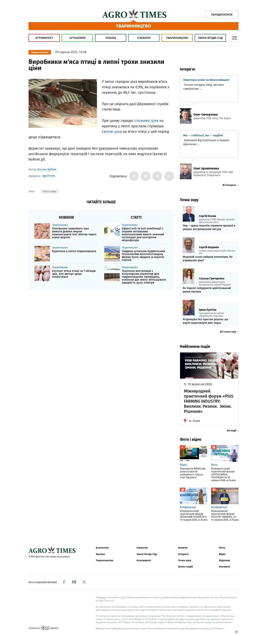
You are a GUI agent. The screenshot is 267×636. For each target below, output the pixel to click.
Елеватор (144, 38)
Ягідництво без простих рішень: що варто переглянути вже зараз (205, 321)
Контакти (224, 566)
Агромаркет (44, 38)
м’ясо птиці (49, 191)
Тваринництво (177, 38)
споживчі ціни (146, 121)
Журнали (224, 560)
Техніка (110, 38)
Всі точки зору (228, 332)
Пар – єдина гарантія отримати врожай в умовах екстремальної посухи (209, 227)
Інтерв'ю (183, 554)
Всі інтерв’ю (229, 185)
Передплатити (221, 14)
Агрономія (77, 38)
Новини (182, 547)
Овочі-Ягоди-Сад (210, 38)
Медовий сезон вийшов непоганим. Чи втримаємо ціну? (207, 258)
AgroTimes (48, 176)
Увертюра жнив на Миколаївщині (206, 80)
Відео (222, 554)
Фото (222, 547)
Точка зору (184, 560)
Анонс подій (185, 566)
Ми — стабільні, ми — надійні (203, 135)
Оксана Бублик (46, 169)
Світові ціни (112, 131)
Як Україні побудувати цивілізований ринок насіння (207, 289)
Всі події (231, 430)
